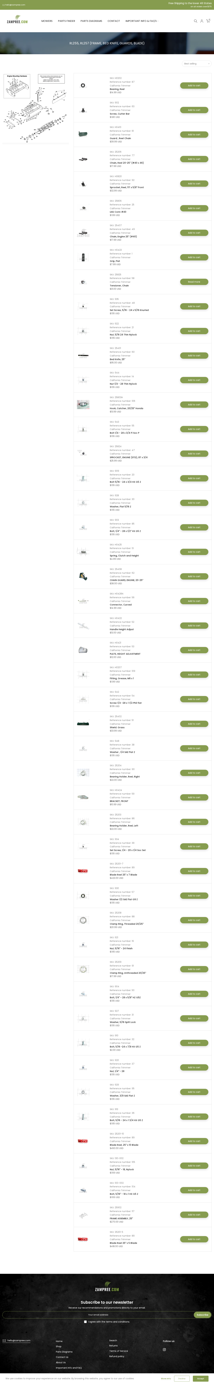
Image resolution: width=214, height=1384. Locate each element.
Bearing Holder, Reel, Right (125, 776)
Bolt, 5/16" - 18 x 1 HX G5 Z (124, 1194)
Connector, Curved (121, 604)
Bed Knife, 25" (117, 359)
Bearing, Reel (117, 89)
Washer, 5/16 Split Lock (123, 1022)
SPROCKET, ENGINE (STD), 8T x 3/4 (129, 457)
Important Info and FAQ (69, 1367)
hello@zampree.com (15, 4)
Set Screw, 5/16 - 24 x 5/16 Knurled (129, 310)
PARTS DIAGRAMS (91, 21)
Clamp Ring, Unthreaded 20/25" (128, 973)
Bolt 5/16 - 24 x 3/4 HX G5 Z (125, 481)
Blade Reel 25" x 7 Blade (123, 874)
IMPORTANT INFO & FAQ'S (141, 21)
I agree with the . (109, 1321)
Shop (58, 1346)
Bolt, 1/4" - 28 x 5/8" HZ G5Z (125, 997)
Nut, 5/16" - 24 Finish (121, 948)
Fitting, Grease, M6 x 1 (122, 678)
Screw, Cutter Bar (120, 113)
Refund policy (116, 1356)
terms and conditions (117, 1321)
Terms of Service (118, 1351)
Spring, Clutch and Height (124, 555)
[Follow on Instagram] (164, 1349)
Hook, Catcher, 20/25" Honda (126, 408)
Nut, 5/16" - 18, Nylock (122, 1169)
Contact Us (62, 1357)
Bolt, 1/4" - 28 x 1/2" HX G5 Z (125, 531)
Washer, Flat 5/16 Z (120, 506)
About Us (61, 1362)
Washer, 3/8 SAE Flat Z (122, 1095)
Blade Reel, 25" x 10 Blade (124, 1144)
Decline (181, 1378)
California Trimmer (120, 85)
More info (166, 1378)
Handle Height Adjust (122, 629)
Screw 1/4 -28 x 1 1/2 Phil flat (126, 702)
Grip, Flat (115, 261)
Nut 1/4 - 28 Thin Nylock (123, 383)
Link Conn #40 (118, 211)
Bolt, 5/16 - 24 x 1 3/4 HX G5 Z (126, 1120)
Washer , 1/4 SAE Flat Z (122, 752)
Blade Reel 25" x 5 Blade (123, 1243)
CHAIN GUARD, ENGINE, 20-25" (126, 580)
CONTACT (114, 21)
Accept (200, 1378)
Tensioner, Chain (119, 285)
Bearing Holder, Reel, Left (124, 825)
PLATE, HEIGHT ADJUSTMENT (125, 653)
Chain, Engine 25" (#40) (123, 236)
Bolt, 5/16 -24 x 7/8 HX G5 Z (125, 1046)
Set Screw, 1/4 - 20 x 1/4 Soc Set (128, 850)
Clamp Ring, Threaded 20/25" (127, 923)
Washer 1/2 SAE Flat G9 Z (124, 899)
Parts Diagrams (64, 1351)
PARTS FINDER (66, 21)
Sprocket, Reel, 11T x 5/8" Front (127, 187)
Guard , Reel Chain (120, 138)
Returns (113, 1345)
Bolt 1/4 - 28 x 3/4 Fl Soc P (124, 432)
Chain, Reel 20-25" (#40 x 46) (127, 162)
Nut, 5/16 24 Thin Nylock (123, 334)
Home (59, 1341)
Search (113, 1340)
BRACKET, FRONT (119, 801)
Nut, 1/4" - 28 (117, 1071)
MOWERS (46, 21)
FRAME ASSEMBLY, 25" (121, 1218)
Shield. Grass (117, 727)
